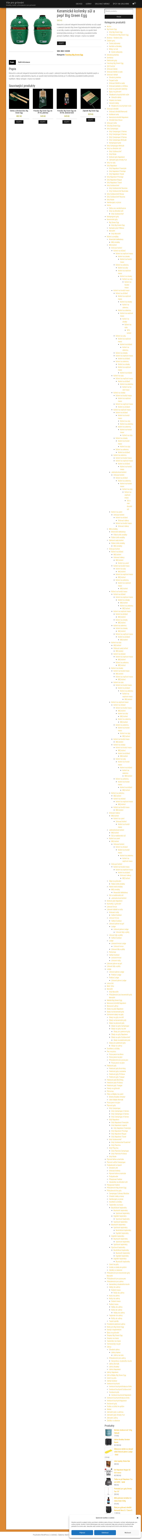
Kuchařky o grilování (114, 904)
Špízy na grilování (121, 4)
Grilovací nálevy (123, 520)
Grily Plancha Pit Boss (119, 1154)
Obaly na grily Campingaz (120, 1026)
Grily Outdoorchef (115, 151)
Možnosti (128, 1533)
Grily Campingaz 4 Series (118, 137)
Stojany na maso (115, 100)
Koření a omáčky (112, 237)
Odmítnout (105, 1533)
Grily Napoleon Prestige (117, 171)
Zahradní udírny (112, 1418)
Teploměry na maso (116, 1205)
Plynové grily (111, 1105)
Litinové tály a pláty (122, 932)
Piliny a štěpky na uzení (115, 1094)
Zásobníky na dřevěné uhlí (118, 1182)
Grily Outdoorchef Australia (118, 191)
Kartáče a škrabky (115, 46)
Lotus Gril (110, 983)
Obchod (79, 4)
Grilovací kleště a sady (115, 72)
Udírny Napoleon (115, 1369)
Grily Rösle (112, 154)
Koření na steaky (124, 256)
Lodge (113, 926)
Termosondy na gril (113, 1344)
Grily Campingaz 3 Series (118, 134)
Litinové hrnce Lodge (118, 943)
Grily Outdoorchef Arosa (115, 194)
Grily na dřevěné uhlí (114, 148)
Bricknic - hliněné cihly (114, 38)
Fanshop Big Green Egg (74, 55)
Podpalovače (113, 1176)
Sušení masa (115, 1290)
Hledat (119, 17)
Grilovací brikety (114, 1171)
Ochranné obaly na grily (115, 1014)
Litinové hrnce (112, 907)
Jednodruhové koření (118, 472)
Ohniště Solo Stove (115, 120)
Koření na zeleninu (122, 265)
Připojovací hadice (115, 1179)
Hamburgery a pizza (114, 202)
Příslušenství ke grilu (114, 1191)
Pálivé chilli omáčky (120, 535)
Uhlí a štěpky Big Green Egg (116, 1375)
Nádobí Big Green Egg (114, 1000)
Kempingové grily (115, 143)
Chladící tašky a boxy (116, 1196)
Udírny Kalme (115, 1352)
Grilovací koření (116, 248)
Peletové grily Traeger (117, 1077)
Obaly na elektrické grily (121, 1040)
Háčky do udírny (114, 1287)
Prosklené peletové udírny (116, 1324)
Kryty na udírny (114, 1296)
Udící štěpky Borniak (116, 1100)
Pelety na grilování (113, 1088)
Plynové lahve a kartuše (115, 1159)
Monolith (112, 231)
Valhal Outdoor (116, 915)
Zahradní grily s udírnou (115, 1412)
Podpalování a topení (114, 1165)
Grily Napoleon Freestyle (117, 168)
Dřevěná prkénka (113, 55)
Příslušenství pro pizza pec (118, 1060)
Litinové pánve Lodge (120, 929)
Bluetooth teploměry (120, 1210)
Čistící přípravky (114, 43)
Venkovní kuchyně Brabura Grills (120, 1386)
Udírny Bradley (114, 1367)
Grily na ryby (111, 163)
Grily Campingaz (112, 129)
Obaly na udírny (116, 1046)
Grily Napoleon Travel (116, 174)
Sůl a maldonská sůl (118, 836)
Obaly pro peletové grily (121, 1032)
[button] (137, 1518)
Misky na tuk (113, 49)
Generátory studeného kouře (119, 1284)
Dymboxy (110, 58)
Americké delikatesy (116, 239)
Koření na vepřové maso (124, 254)
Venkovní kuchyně (113, 1384)
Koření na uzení (116, 512)
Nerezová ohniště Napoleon (118, 117)
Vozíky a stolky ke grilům (117, 1267)
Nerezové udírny (112, 1006)
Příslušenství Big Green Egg (118, 35)
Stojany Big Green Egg (114, 1335)
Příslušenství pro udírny (115, 1281)
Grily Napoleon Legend (119, 1125)
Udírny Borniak (114, 1364)
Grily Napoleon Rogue (114, 180)
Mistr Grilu (110, 986)
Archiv (109, 26)
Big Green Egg (112, 29)
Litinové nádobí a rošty (115, 909)
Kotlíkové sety (114, 114)
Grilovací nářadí (102, 4)
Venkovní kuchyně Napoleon (121, 1395)
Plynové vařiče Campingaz (116, 1162)
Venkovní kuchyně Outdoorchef (120, 1389)
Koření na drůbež (119, 251)
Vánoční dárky (116, 97)
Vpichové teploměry (123, 1213)
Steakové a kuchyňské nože (119, 95)
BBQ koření (113, 245)
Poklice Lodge (116, 975)
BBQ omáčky (115, 242)
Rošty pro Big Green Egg (115, 1327)
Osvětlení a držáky (113, 1049)
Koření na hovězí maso (128, 285)
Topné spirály (114, 1321)
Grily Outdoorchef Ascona (118, 188)
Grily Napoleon (112, 166)
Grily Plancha (115, 1145)
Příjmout (82, 1533)
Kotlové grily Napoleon (117, 157)
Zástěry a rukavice (115, 1270)
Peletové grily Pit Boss (117, 1074)
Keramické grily (112, 219)
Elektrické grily (112, 60)
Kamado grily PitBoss (116, 228)
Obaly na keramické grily (115, 1012)
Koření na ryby (123, 268)
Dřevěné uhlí (113, 1168)
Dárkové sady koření (116, 540)
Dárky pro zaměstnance (117, 208)
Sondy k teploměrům (114, 1330)
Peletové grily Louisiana (117, 1071)
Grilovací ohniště (112, 109)
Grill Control (111, 66)
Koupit (61, 43)
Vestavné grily (114, 1392)
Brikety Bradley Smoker (117, 1097)
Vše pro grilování (15, 2)
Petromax (112, 952)
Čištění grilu (111, 41)
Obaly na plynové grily (116, 1023)
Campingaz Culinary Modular (119, 1193)
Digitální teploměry (119, 1216)
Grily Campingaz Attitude (117, 140)
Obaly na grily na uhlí (116, 1017)
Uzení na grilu (114, 1264)
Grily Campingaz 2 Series (118, 131)
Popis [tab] (12, 62)
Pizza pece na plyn (115, 1057)
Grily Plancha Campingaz (120, 1151)
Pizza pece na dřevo (116, 1054)
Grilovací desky (112, 69)
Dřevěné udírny (114, 1350)
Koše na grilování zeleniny (118, 89)
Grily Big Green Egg (115, 32)
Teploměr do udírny (116, 1315)
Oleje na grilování (115, 881)
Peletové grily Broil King (117, 1068)
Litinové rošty (116, 961)
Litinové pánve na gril (116, 924)
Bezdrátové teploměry (119, 1208)
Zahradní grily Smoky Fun (118, 160)
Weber (109, 1409)
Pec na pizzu (111, 1051)
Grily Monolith (116, 234)
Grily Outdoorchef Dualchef (120, 1142)
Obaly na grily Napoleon (115, 1009)
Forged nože (113, 80)
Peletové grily (111, 1066)
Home (109, 205)
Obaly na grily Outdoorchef (120, 1037)
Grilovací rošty (112, 123)
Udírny (89, 4)
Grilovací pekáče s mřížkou (118, 86)
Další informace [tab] (24, 62)
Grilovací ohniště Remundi (118, 111)
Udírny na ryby (118, 1355)
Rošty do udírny (118, 1293)
